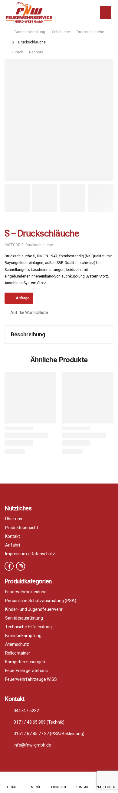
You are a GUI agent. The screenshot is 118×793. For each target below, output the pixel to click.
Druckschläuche (90, 32)
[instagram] (20, 566)
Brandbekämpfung (30, 32)
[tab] (59, 334)
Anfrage (23, 298)
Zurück (15, 52)
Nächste (36, 52)
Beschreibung (28, 334)
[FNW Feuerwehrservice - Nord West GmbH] (29, 12)
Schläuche (61, 32)
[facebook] (9, 566)
